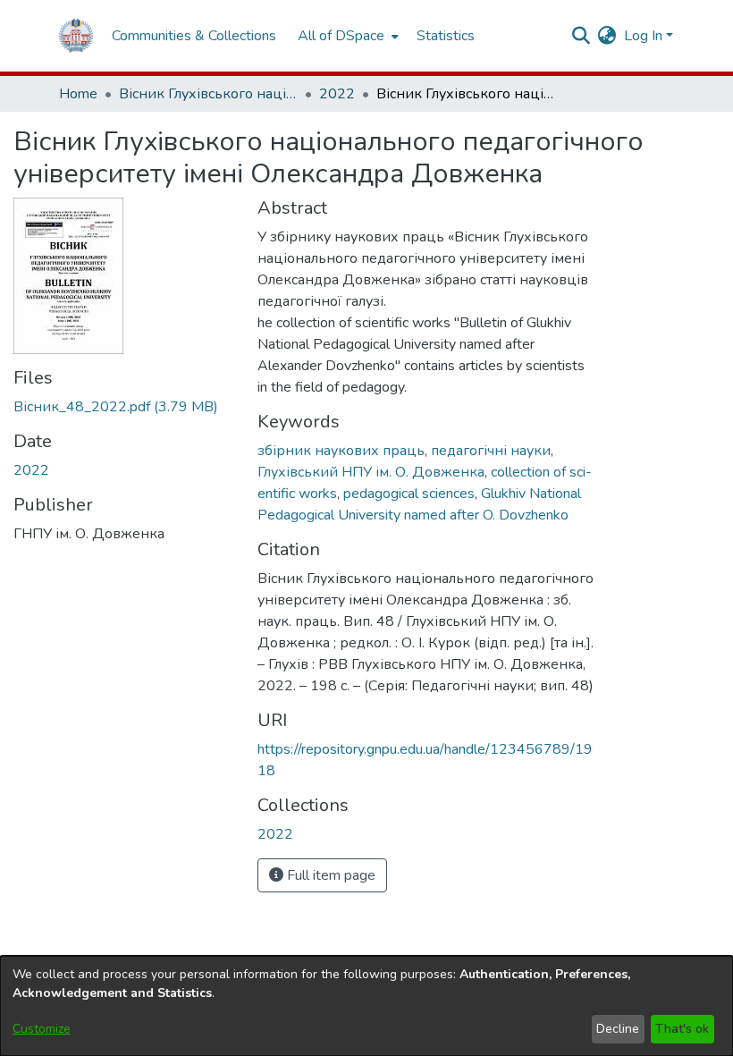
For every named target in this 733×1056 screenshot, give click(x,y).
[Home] (76, 36)
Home (78, 94)
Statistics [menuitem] (446, 36)
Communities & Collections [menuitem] (194, 36)
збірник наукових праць (341, 450)
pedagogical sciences (409, 493)
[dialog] (366, 1006)
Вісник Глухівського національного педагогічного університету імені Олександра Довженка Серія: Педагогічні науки (208, 94)
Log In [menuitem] (643, 36)
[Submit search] (581, 35)
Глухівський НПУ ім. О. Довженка (370, 472)
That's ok (682, 1028)
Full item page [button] (329, 875)
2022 (337, 94)
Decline (617, 1028)
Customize (42, 1028)
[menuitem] (346, 36)
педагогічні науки (491, 450)
